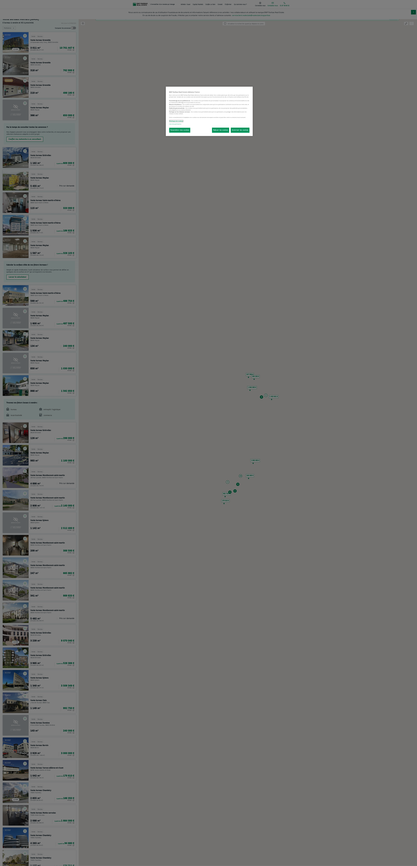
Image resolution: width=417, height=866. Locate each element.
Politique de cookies (176, 121)
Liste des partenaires (175, 124)
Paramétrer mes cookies (179, 130)
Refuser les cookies (220, 130)
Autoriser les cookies (240, 130)
